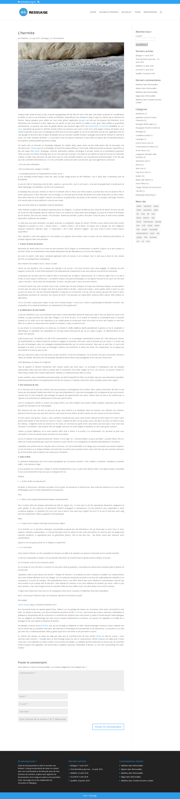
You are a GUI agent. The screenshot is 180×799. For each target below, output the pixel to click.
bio (138, 214)
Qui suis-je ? (127, 12)
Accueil (93, 12)
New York (139, 168)
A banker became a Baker (143, 780)
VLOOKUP (140, 70)
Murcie (138, 164)
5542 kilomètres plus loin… (146, 59)
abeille (139, 206)
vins (158, 233)
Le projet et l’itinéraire (108, 12)
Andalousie (140, 113)
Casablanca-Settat (143, 135)
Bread (139, 218)
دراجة (148, 241)
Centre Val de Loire (143, 143)
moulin (150, 225)
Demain (79, 612)
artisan (156, 206)
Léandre (33, 148)
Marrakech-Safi (142, 161)
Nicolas (45, 625)
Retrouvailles (153, 84)
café (152, 218)
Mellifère (139, 66)
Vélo (145, 237)
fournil (139, 222)
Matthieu (24, 38)
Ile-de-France (141, 150)
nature (157, 225)
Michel (98, 636)
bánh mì (146, 218)
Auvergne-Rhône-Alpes (145, 124)
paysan (144, 229)
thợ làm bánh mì (142, 233)
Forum (138, 12)
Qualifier (139, 73)
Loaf (143, 225)
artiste (139, 210)
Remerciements (150, 12)
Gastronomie (148, 222)
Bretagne (45, 38)
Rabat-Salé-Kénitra (143, 180)
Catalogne (140, 139)
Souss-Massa (141, 183)
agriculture (147, 206)
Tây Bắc (139, 191)
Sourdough (153, 229)
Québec (139, 176)
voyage (139, 237)
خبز (143, 241)
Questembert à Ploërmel (98, 126)
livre (138, 225)
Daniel (37, 151)
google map (84, 120)
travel (152, 233)
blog (143, 214)
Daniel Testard (23, 605)
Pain (138, 229)
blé (148, 214)
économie (153, 237)
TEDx (49, 160)
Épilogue (139, 55)
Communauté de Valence (146, 146)
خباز (138, 241)
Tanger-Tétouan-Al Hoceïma (147, 187)
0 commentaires (57, 38)
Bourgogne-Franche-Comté (147, 128)
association (147, 210)
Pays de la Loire (142, 172)
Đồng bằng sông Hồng (144, 195)
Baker (156, 210)
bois (153, 214)
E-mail (139, 36)
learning (158, 222)
